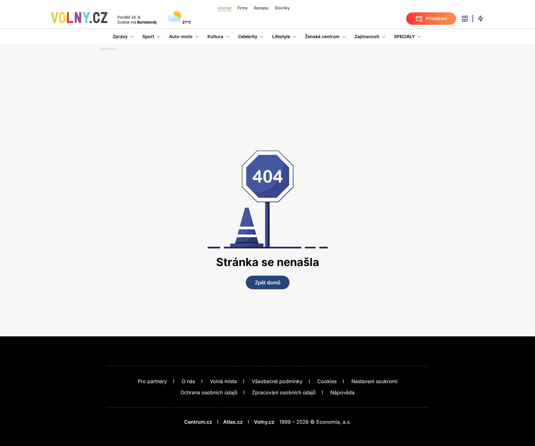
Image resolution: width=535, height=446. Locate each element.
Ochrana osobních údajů (209, 392)
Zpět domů (268, 282)
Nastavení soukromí (374, 381)
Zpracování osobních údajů (283, 392)
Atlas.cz (233, 422)
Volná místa (223, 381)
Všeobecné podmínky (277, 381)
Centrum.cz (198, 422)
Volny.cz (264, 422)
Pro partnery (152, 381)
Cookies (327, 381)
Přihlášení (436, 18)
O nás (188, 381)
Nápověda (342, 392)
